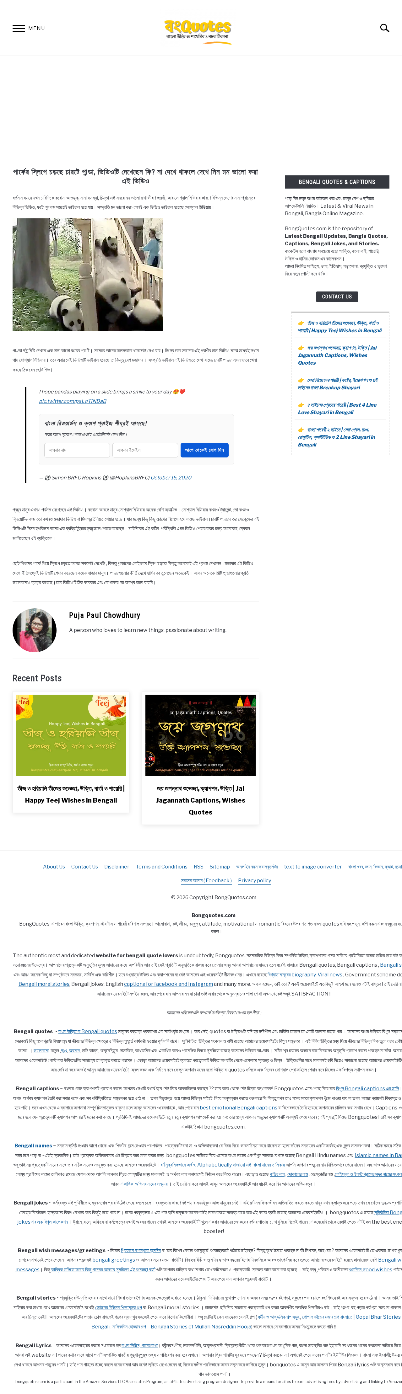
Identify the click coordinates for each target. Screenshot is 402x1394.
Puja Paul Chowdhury (104, 615)
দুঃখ (64, 1051)
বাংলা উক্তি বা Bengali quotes (87, 1031)
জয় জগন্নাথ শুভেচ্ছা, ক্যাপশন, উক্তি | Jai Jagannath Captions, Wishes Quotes (200, 800)
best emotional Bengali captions (238, 1108)
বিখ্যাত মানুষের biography (292, 975)
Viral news (330, 975)
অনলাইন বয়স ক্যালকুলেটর (257, 867)
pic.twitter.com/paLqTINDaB (72, 401)
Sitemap (220, 867)
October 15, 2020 (170, 478)
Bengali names (33, 1146)
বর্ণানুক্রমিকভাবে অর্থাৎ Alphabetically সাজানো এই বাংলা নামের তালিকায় (222, 1165)
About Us (54, 867)
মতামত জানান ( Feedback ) (206, 881)
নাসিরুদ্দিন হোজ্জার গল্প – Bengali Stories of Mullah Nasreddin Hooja (181, 1327)
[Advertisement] (201, 113)
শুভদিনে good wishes (370, 1270)
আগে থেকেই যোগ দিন (204, 450)
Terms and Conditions (161, 867)
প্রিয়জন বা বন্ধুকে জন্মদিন (141, 1250)
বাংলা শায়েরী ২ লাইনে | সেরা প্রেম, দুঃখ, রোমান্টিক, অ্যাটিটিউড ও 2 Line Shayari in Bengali (336, 437)
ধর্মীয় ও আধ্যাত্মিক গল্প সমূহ (278, 1317)
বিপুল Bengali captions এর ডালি (367, 1089)
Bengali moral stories (44, 984)
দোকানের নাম (297, 1174)
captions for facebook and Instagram (168, 984)
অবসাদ (74, 1051)
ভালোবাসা (41, 1051)
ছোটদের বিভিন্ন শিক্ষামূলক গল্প (118, 1308)
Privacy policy (254, 881)
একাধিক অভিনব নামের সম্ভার (144, 1184)
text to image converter (313, 867)
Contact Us (337, 297)
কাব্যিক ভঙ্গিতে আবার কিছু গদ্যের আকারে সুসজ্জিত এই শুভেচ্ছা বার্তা (103, 1270)
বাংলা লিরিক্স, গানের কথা (140, 1346)
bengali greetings (113, 1260)
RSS (199, 867)
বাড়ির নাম (277, 1174)
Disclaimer (116, 867)
